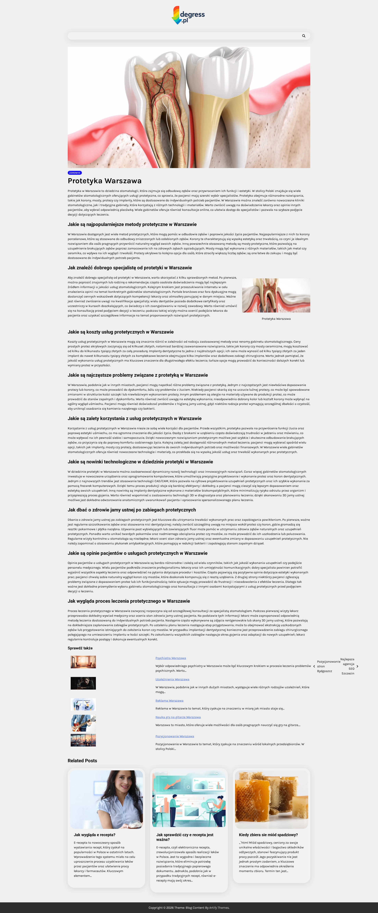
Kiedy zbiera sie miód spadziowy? (268, 834)
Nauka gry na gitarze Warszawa (178, 717)
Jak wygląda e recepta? (94, 834)
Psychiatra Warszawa (171, 658)
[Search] (303, 35)
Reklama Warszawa (169, 700)
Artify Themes (219, 907)
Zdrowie (74, 172)
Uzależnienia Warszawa (172, 679)
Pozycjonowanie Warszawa (175, 736)
